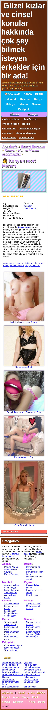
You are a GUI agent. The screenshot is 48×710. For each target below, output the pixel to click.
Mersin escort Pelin (24, 367)
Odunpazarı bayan (13, 645)
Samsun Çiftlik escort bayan (33, 635)
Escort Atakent (33, 632)
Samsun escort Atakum (33, 628)
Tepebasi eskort (11, 650)
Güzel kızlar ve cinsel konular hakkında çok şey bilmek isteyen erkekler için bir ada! (23, 40)
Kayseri (25, 99)
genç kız (26, 124)
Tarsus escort (10, 622)
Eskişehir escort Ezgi (24, 457)
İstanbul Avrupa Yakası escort (11, 591)
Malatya (10, 104)
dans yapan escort (12, 263)
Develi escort (32, 595)
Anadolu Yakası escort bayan (11, 586)
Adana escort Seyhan (10, 570)
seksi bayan (29, 677)
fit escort (6, 677)
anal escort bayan (11, 119)
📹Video (14, 114)
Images (41, 702)
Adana (28, 93)
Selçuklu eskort (11, 604)
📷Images (33, 114)
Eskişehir (24, 109)
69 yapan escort (32, 265)
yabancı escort (26, 137)
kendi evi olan (9, 128)
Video (32, 702)
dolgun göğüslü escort (34, 672)
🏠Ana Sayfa (12, 94)
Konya (38, 99)
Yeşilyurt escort (33, 604)
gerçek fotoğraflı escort (12, 674)
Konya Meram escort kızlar (20, 152)
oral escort (7, 133)
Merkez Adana (11, 567)
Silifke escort (10, 624)
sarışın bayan (8, 670)
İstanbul (11, 99)
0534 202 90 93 (13, 196)
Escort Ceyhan (11, 574)
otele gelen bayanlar (26, 133)
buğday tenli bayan (11, 672)
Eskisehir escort (11, 648)
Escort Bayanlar (33, 146)
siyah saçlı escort (32, 674)
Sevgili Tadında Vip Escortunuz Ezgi (24, 412)
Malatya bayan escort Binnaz (24, 322)
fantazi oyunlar (17, 265)
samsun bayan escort (10, 555)
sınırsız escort (9, 137)
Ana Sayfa (9, 146)
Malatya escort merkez (33, 607)
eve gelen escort (10, 124)
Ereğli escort (10, 611)
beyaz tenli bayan (32, 670)
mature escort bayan (29, 128)
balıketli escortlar (29, 263)
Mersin (24, 104)
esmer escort (30, 687)
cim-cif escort (30, 119)
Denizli (39, 93)
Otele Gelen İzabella (24, 525)
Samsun (37, 104)
